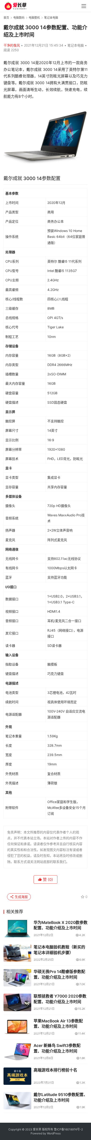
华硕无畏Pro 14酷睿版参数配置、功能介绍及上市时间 (59, 974)
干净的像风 (12, 45)
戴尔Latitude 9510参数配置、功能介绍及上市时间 (61, 1097)
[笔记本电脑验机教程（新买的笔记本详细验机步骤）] (17, 953)
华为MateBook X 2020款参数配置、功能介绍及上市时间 (61, 925)
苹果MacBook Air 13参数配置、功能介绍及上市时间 (58, 1024)
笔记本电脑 (75, 45)
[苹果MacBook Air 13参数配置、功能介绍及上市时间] (17, 1027)
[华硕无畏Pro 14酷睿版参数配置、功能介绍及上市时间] (17, 977)
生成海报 (21, 897)
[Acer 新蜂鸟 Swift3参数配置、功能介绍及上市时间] (17, 1051)
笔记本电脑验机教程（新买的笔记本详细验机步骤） (59, 950)
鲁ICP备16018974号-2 (68, 1129)
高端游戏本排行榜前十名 (55, 1070)
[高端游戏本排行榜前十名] (17, 1076)
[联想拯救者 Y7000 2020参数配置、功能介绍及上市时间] (17, 1002)
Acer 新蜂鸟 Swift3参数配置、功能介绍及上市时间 (57, 1048)
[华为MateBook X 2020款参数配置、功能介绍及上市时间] (17, 928)
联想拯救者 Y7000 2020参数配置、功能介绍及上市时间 (60, 999)
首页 (6, 17)
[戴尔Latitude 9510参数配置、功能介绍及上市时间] (17, 1100)
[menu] (84, 6)
